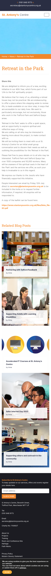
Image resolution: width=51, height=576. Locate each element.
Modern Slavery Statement (12, 556)
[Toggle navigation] (46, 15)
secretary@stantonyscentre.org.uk (26, 186)
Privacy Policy (7, 554)
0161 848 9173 (24, 2)
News (12, 56)
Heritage (5, 544)
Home (4, 56)
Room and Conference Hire (12, 541)
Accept (7, 572)
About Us (5, 533)
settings (22, 568)
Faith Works (6, 546)
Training (5, 538)
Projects (5, 536)
